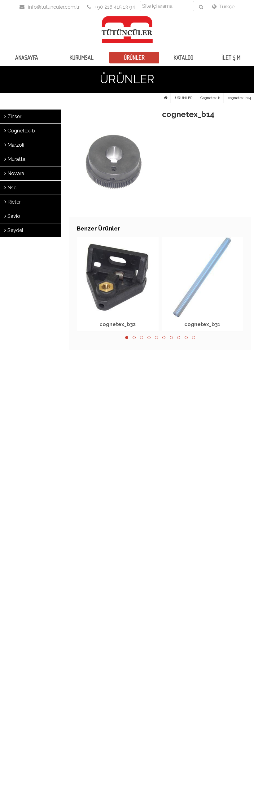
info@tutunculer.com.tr (53, 7)
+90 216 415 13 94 (114, 7)
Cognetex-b (210, 98)
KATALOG (183, 57)
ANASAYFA (26, 57)
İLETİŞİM (230, 57)
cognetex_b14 (239, 98)
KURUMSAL (81, 57)
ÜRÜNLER (134, 57)
